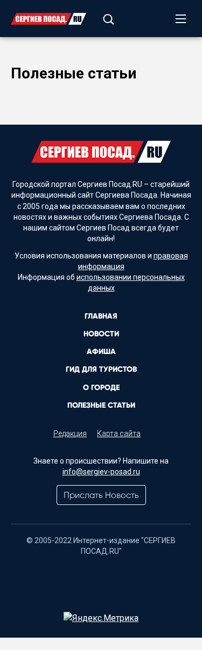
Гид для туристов (101, 369)
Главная (101, 316)
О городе (101, 387)
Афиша (101, 351)
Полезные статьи (101, 405)
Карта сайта (119, 433)
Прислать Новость (101, 495)
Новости (101, 333)
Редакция (70, 433)
